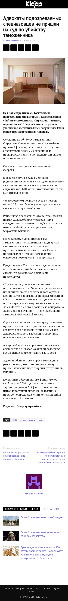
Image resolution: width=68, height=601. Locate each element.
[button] (5, 4)
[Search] (63, 4)
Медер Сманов (13, 40)
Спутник (57, 588)
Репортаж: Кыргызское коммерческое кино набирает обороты (16, 455)
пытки (41, 420)
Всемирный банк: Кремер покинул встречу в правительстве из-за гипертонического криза (51, 457)
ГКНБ (14, 420)
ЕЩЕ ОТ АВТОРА (50, 509)
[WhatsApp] (35, 47)
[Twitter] (13, 47)
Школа (46, 588)
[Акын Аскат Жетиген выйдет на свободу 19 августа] (11, 536)
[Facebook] (6, 47)
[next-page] (10, 566)
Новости (9, 588)
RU (38, 591)
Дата (38, 588)
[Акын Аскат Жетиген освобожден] (11, 521)
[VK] (21, 47)
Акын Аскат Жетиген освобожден (42, 517)
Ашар (31, 591)
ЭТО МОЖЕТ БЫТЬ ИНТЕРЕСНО (21, 509)
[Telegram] (28, 47)
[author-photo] (34, 489)
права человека (27, 420)
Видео (30, 588)
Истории (20, 588)
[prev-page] (5, 566)
